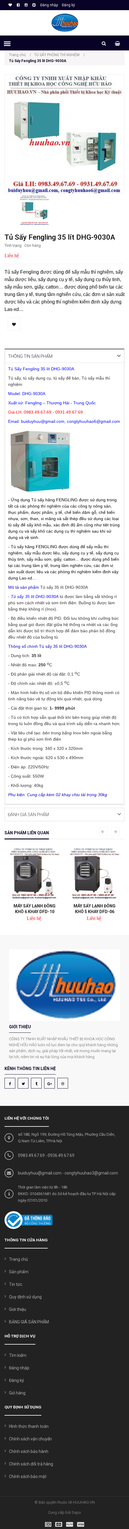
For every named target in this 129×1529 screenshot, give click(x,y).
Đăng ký (68, 5)
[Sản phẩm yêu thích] (9, 5)
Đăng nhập (49, 5)
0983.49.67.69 (31, 1155)
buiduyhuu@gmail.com (40, 1173)
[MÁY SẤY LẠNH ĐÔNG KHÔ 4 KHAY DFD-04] (99, 873)
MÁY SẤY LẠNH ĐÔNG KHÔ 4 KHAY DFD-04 (99, 909)
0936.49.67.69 (61, 1155)
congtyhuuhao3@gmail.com (91, 1173)
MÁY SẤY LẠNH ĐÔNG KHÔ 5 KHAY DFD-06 (39, 909)
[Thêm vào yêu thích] (14, 324)
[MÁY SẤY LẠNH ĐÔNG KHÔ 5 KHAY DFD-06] (39, 873)
